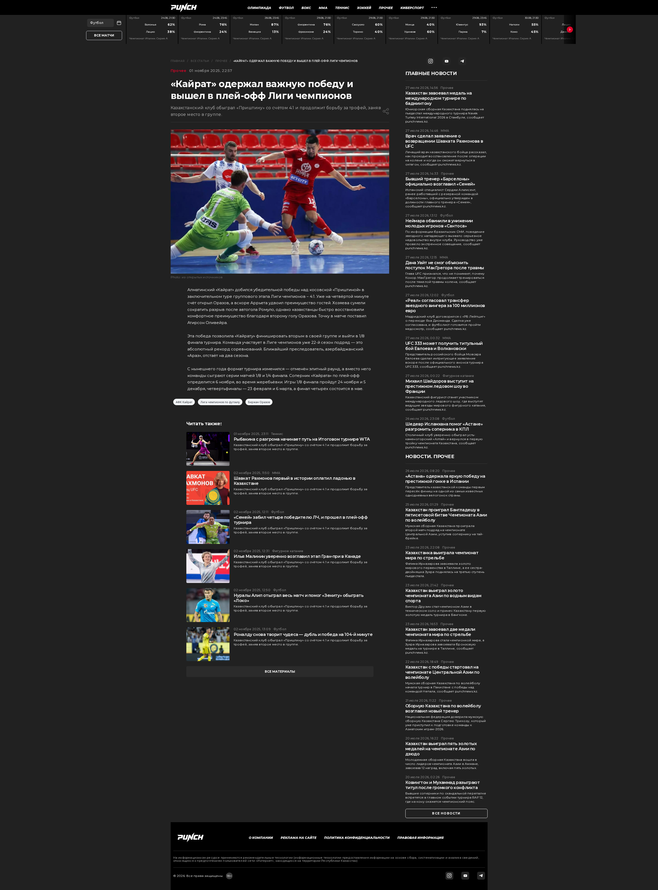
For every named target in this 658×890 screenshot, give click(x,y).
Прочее (386, 8)
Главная (178, 61)
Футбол (286, 8)
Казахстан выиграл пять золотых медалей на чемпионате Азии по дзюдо (441, 748)
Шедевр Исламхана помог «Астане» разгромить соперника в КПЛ (444, 427)
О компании (261, 838)
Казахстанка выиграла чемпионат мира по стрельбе (442, 555)
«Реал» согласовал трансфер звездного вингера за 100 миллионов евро (445, 305)
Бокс (306, 8)
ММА (323, 8)
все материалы (280, 671)
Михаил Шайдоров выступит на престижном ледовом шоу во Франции (439, 386)
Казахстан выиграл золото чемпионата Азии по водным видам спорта (443, 595)
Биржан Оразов (259, 402)
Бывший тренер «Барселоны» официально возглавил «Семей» (440, 182)
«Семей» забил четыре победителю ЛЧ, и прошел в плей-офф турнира (301, 520)
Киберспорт (412, 8)
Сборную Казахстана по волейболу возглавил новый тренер (443, 708)
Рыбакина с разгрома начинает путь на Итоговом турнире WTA (302, 439)
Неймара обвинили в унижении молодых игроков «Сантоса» (439, 223)
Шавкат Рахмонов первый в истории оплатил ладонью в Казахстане (294, 481)
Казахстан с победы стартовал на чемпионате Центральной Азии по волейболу (442, 672)
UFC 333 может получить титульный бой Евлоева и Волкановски (444, 346)
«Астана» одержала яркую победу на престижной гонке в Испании (445, 479)
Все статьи (200, 61)
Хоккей (364, 8)
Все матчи (104, 35)
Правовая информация (420, 838)
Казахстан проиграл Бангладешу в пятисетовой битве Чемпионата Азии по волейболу (446, 515)
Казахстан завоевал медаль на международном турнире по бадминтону (438, 98)
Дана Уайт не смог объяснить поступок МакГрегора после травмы (444, 265)
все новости (446, 813)
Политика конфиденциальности (357, 838)
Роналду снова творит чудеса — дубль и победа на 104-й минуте (303, 634)
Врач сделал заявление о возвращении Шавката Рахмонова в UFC (444, 141)
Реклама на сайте (298, 838)
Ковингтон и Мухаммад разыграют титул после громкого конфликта (442, 785)
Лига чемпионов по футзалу (220, 402)
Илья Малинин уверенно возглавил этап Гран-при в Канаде (297, 556)
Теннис (342, 8)
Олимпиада (259, 8)
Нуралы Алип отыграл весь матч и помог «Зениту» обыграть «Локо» (299, 598)
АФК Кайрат (184, 402)
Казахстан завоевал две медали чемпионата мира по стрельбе (440, 632)
